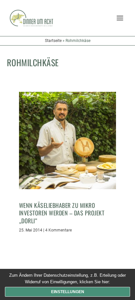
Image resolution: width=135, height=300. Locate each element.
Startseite (53, 40)
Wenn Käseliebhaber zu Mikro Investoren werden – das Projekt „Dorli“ (62, 213)
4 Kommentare (58, 230)
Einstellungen (67, 292)
